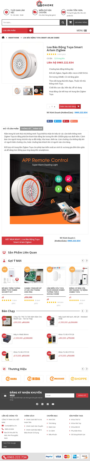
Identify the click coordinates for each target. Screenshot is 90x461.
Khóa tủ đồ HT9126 (21, 334)
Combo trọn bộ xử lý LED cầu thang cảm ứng (10, 290)
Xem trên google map (10, 445)
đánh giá (52, 427)
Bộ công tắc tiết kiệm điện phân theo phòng (71, 353)
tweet (59, 121)
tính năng (52, 423)
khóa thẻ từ (75, 419)
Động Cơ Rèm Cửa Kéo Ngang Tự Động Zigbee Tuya (56, 290)
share (75, 121)
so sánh (52, 431)
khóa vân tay (76, 423)
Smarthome (13, 38)
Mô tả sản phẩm (11, 128)
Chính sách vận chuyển (34, 426)
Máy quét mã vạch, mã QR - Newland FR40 (27, 318)
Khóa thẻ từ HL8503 (66, 317)
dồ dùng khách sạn (78, 434)
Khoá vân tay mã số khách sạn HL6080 (70, 335)
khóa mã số (75, 427)
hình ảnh (52, 419)
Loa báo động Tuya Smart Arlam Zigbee (41, 38)
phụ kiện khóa (76, 431)
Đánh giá (37, 128)
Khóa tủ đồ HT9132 (21, 352)
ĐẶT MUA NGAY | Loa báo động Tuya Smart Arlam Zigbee (22, 240)
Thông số (26, 128)
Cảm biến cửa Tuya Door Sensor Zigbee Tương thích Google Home (33, 291)
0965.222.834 (81, 112)
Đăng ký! (82, 395)
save (66, 121)
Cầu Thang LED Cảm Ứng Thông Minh (78, 289)
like (50, 121)
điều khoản (53, 434)
